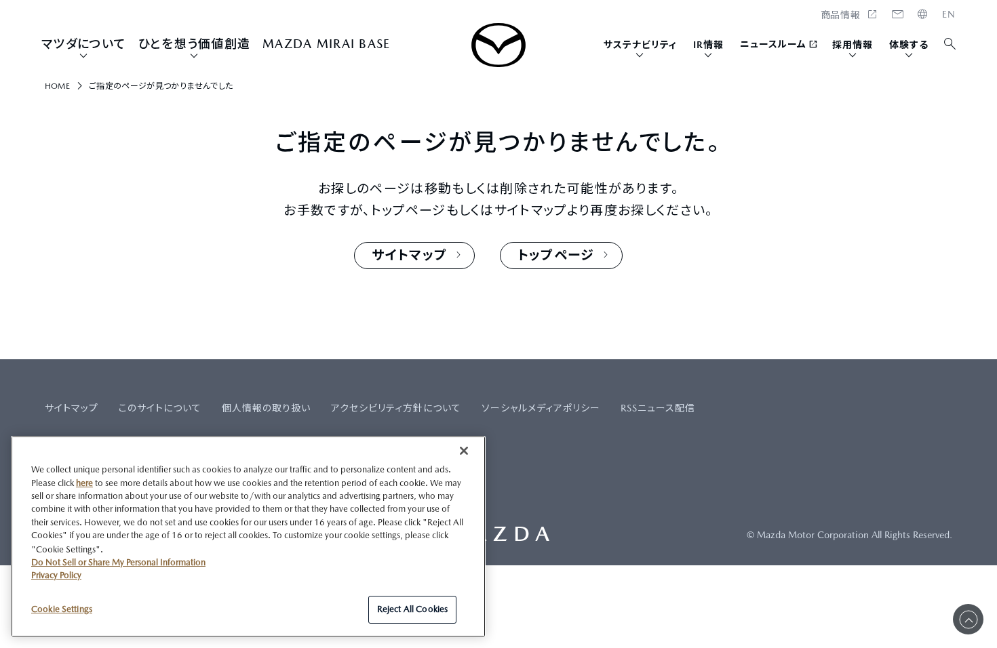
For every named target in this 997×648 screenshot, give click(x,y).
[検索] (950, 44)
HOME (949, 14)
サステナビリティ (640, 44)
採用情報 (852, 44)
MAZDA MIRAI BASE (326, 44)
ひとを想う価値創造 (194, 44)
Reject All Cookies (412, 609)
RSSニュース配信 (658, 408)
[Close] (464, 451)
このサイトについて (160, 408)
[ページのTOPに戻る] (968, 619)
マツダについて (83, 44)
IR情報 (708, 44)
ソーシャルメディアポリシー (541, 408)
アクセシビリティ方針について (396, 408)
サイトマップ (71, 408)
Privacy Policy (56, 575)
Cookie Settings (61, 608)
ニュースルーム (773, 44)
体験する (908, 44)
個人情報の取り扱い (266, 408)
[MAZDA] (498, 45)
